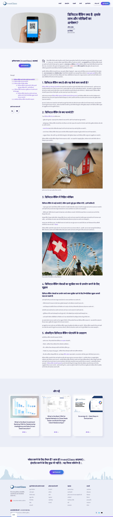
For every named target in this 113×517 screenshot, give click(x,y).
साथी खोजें (70, 492)
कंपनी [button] (80, 3)
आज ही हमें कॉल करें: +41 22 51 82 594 (20, 510)
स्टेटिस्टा (78, 64)
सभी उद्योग (31, 492)
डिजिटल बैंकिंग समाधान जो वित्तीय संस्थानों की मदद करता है (64, 95)
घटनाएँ (50, 502)
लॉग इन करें (97, 3)
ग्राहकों (74, 3)
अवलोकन (89, 489)
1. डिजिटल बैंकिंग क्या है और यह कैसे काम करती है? (24, 79)
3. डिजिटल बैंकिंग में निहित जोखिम (20, 83)
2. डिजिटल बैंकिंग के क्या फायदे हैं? (20, 81)
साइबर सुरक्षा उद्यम (91, 73)
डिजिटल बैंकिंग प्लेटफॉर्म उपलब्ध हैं (54, 363)
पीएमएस (56, 224)
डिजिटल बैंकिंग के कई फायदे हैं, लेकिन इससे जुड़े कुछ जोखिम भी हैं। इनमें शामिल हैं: (27, 86)
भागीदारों (69, 497)
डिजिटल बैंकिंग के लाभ (49, 116)
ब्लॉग (50, 495)
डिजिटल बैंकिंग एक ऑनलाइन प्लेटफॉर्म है (50, 87)
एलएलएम (69, 505)
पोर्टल (88, 505)
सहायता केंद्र (70, 489)
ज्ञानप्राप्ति (89, 500)
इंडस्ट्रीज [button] (67, 3)
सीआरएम (89, 492)
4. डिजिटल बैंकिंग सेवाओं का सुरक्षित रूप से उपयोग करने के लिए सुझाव (25, 90)
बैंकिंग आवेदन (67, 354)
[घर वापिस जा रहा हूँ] (10, 3)
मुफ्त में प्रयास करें (24, 65)
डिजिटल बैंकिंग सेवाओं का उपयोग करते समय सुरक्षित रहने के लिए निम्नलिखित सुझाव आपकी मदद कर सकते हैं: (28, 95)
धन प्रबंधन (63, 340)
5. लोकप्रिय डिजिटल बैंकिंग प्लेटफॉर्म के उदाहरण (23, 99)
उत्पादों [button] (60, 3)
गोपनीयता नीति (71, 500)
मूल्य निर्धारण (87, 3)
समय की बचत (46, 128)
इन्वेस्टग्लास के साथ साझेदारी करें (75, 495)
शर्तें (68, 502)
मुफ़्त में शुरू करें (105, 3)
